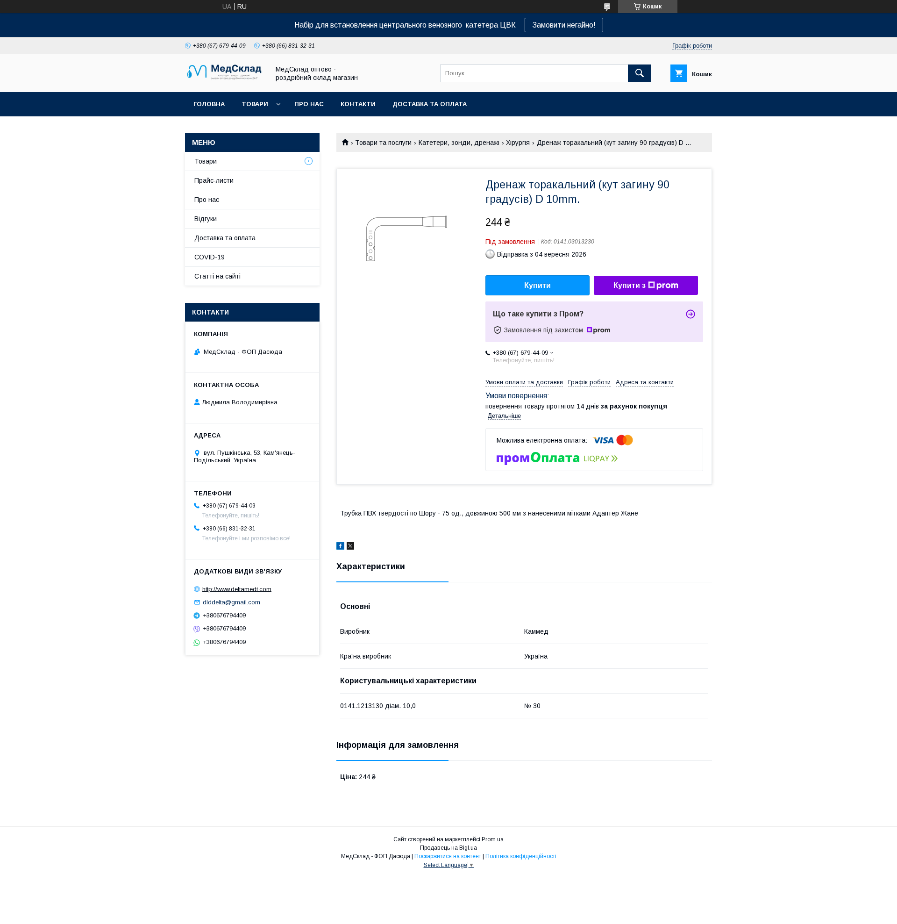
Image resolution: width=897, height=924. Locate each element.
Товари (255, 103)
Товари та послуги (383, 142)
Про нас (309, 103)
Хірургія (518, 142)
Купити (537, 285)
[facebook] (340, 547)
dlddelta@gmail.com (231, 602)
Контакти (358, 103)
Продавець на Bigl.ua (448, 848)
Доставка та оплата (429, 103)
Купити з (629, 285)
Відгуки (205, 218)
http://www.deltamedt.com (236, 588)
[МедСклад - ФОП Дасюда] (224, 80)
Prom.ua (493, 839)
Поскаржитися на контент (447, 856)
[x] (350, 547)
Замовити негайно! (564, 25)
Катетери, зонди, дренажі (459, 142)
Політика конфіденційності (520, 856)
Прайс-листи (214, 180)
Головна (209, 103)
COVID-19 (209, 257)
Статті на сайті (217, 276)
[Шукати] (639, 73)
